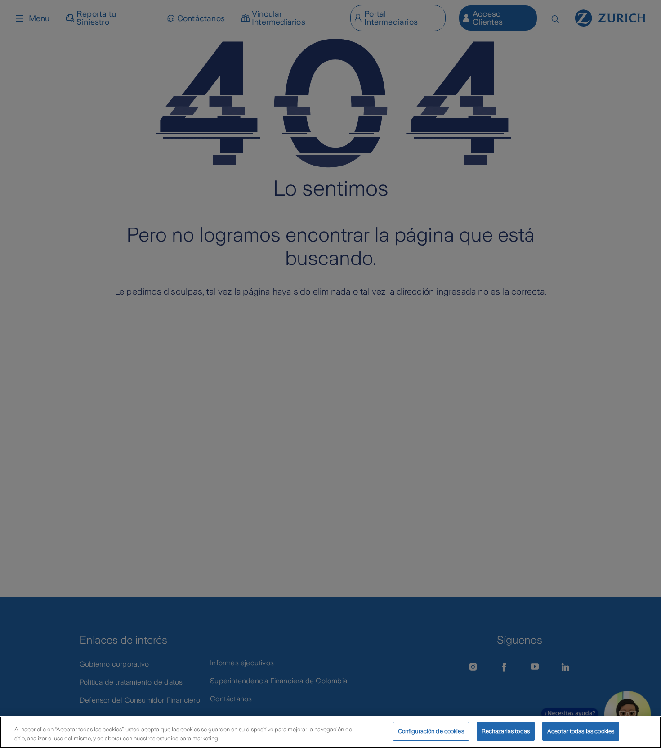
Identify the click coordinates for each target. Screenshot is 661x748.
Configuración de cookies (431, 731)
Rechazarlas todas (506, 731)
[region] (330, 732)
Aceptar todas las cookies (580, 731)
